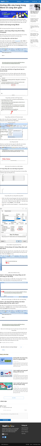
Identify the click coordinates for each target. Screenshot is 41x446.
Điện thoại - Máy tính (9, 342)
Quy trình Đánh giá (25, 429)
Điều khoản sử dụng (36, 444)
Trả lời (25, 410)
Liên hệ (31, 444)
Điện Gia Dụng (33, 16)
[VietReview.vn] (4, 1)
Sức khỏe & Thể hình (34, 46)
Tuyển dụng (23, 433)
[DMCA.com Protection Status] (5, 434)
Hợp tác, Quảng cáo (25, 431)
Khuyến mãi (34, 1)
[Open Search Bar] (39, 1)
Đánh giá (19, 1)
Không (3, 349)
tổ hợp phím (17, 40)
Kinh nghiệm (26, 1)
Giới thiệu (27, 444)
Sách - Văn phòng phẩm (34, 31)
